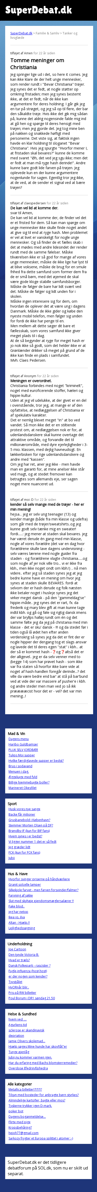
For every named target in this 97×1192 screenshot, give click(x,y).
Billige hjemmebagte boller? (29, 782)
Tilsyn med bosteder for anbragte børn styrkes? (44, 1095)
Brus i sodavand (20, 766)
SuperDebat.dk (21, 33)
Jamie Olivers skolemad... (27, 1041)
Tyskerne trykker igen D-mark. (30, 1106)
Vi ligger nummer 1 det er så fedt (32, 841)
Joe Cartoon (17, 949)
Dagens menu (19, 739)
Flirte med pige (20, 1122)
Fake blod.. (17, 906)
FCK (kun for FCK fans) (24, 852)
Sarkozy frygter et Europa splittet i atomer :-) (41, 1138)
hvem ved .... (18, 1019)
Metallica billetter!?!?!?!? (25, 1089)
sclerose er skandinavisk (26, 1030)
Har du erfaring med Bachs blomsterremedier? (43, 1063)
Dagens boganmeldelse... (27, 1116)
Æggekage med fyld (23, 777)
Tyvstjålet (15, 982)
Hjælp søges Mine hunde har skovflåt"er (38, 1046)
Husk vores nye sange (24, 809)
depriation (16, 1035)
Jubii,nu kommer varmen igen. (30, 1057)
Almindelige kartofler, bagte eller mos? (37, 1100)
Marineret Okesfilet (22, 788)
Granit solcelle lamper (25, 884)
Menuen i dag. (19, 771)
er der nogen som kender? (28, 976)
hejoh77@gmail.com (24, 1133)
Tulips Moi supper (22, 755)
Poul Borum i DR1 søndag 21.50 (32, 998)
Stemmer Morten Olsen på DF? (31, 825)
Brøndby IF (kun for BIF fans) (29, 831)
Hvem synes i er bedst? (25, 836)
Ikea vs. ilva (17, 917)
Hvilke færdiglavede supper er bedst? (36, 760)
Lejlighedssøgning (22, 928)
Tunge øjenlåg (19, 1052)
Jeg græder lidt (19, 847)
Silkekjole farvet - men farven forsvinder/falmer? (43, 890)
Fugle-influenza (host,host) (28, 971)
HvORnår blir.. (19, 987)
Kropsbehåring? (20, 1127)
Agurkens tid (18, 1025)
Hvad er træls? (19, 960)
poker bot (16, 1111)
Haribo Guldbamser (23, 744)
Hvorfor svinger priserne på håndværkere (39, 879)
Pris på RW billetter (22, 992)
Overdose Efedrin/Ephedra (28, 1068)
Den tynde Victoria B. (24, 954)
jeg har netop (18, 912)
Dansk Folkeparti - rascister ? (29, 965)
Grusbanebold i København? (29, 820)
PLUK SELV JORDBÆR (23, 750)
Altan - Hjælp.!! (19, 922)
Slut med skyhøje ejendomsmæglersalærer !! (41, 901)
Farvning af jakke (21, 895)
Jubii (12, 858)
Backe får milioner (22, 814)
